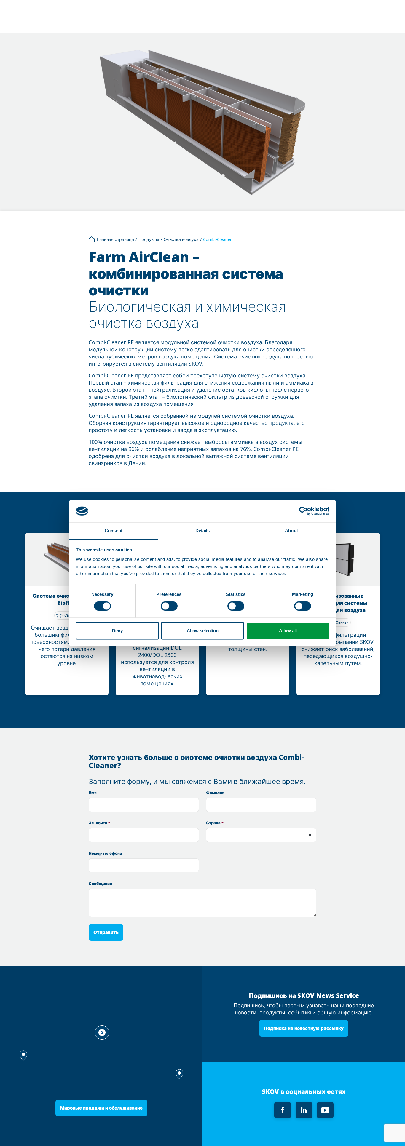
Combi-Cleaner (217, 239)
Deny (117, 630)
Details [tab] (202, 530)
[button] (179, 1074)
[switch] (169, 606)
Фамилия (215, 792)
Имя (93, 792)
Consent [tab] (113, 530)
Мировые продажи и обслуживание (101, 1108)
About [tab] (291, 530)
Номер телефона (105, 853)
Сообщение (100, 883)
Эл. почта (99, 822)
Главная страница (115, 239)
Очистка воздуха (181, 239)
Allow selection (203, 630)
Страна (215, 822)
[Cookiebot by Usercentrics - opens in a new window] (303, 511)
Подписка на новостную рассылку (304, 1028)
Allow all (288, 630)
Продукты (148, 239)
